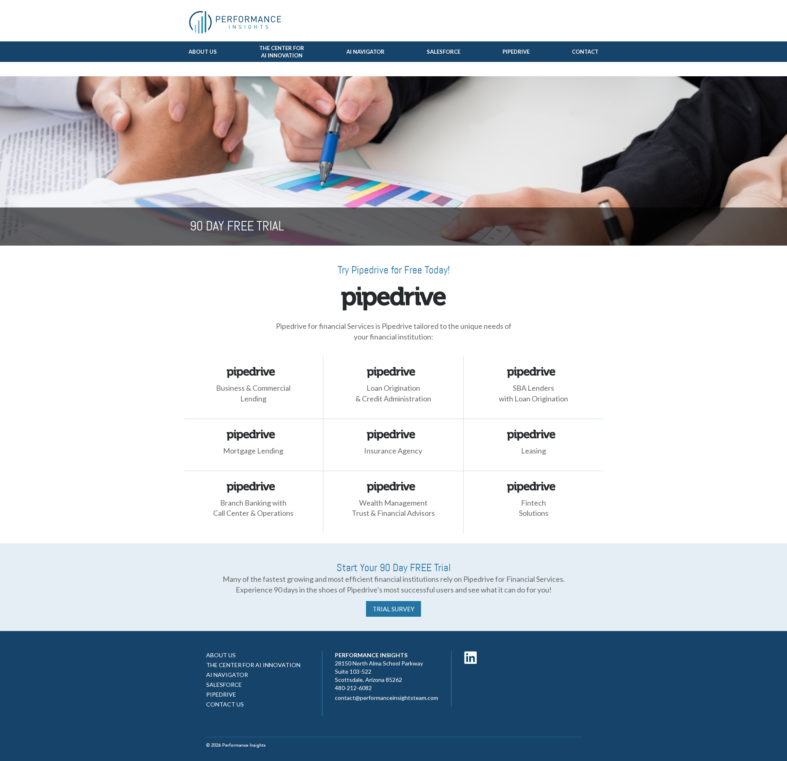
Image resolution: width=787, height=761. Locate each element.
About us (203, 51)
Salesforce (443, 51)
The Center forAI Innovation (281, 52)
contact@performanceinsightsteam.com (386, 697)
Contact (585, 51)
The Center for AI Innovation (253, 664)
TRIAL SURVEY (393, 609)
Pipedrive (516, 51)
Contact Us (225, 704)
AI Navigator (365, 51)
